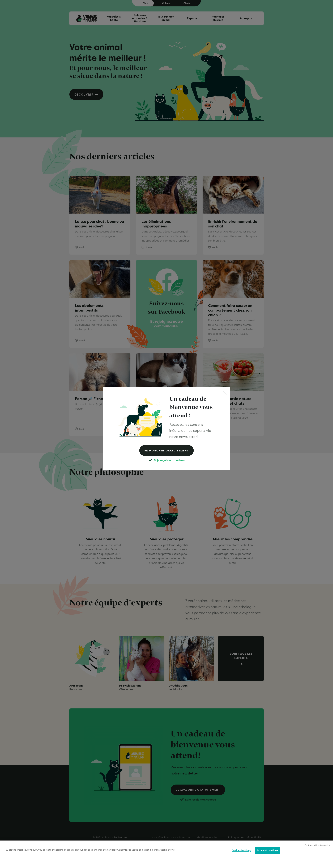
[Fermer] (224, 392)
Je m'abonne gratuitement (166, 450)
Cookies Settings (241, 850)
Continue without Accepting (317, 845)
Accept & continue (267, 850)
